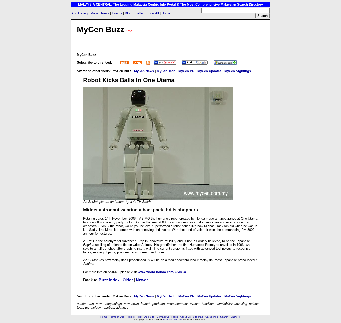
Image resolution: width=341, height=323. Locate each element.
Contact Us (163, 316)
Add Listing (79, 13)
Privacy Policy (134, 316)
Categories (211, 316)
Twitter (139, 13)
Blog (128, 13)
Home (166, 13)
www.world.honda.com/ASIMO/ (162, 272)
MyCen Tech (166, 71)
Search (224, 316)
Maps (94, 13)
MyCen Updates (209, 71)
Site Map (198, 316)
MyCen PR (186, 71)
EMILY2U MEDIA (172, 319)
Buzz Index (109, 280)
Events (117, 13)
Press (174, 316)
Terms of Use (116, 316)
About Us (185, 316)
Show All (152, 13)
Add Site (149, 316)
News (105, 13)
